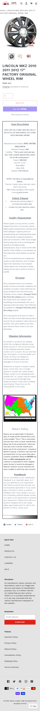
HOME (7, 545)
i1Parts (12, 701)
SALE (6, 569)
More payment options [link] (20, 114)
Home (2, 10)
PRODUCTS (9, 551)
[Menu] (36, 3)
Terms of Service (11, 667)
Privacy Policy (10, 643)
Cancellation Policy (12, 655)
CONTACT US (10, 557)
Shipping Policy (11, 661)
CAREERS (8, 563)
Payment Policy (11, 637)
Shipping (5, 87)
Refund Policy (10, 649)
